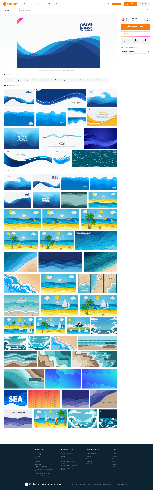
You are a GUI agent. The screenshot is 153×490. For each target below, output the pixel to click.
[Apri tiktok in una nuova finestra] (54, 484)
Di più (56, 4)
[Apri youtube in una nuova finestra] (60, 484)
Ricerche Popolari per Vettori (67, 462)
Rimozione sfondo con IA (42, 473)
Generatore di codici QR (42, 476)
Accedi (144, 4)
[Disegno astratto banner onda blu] (61, 98)
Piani (109, 4)
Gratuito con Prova (135, 27)
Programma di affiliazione (69, 459)
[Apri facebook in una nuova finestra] (43, 484)
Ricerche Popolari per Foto (69, 465)
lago (26, 80)
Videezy (37, 459)
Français (114, 464)
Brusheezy (38, 454)
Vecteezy (37, 456)
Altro (113, 466)
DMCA (63, 456)
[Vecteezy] (10, 4)
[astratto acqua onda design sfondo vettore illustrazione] (19, 98)
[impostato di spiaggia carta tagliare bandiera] (97, 283)
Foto (30, 4)
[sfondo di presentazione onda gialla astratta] (102, 117)
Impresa (37, 461)
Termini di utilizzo (96, 484)
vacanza (73, 80)
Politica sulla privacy (108, 484)
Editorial (47, 4)
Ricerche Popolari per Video (67, 469)
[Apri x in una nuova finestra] (57, 484)
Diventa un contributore (90, 462)
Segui (146, 20)
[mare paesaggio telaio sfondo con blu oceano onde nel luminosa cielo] (104, 325)
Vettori (22, 4)
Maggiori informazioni (128, 51)
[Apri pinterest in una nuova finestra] (51, 484)
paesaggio (63, 80)
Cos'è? (136, 47)
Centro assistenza (91, 454)
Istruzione (38, 464)
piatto (34, 80)
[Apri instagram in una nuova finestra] (45, 484)
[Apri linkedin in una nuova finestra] (48, 484)
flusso (99, 80)
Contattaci (89, 456)
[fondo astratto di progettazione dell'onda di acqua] (77, 117)
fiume (81, 80)
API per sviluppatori (41, 467)
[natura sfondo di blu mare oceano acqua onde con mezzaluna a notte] (108, 418)
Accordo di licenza (66, 454)
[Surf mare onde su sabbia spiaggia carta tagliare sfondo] (64, 343)
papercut (90, 80)
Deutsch (114, 461)
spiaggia (53, 80)
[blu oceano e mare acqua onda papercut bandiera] (15, 399)
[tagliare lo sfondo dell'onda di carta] (75, 399)
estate (106, 80)
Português (115, 459)
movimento (43, 80)
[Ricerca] (142, 10)
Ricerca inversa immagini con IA (43, 470)
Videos (38, 4)
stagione (18, 80)
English (114, 454)
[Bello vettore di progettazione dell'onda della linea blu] (61, 158)
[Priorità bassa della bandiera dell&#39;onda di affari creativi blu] (28, 158)
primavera (9, 80)
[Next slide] (114, 80)
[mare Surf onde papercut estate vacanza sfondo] (22, 283)
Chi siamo (89, 459)
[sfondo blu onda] (100, 138)
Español (114, 456)
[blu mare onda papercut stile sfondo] (60, 262)
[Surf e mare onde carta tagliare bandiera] (21, 305)
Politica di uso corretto (121, 484)
